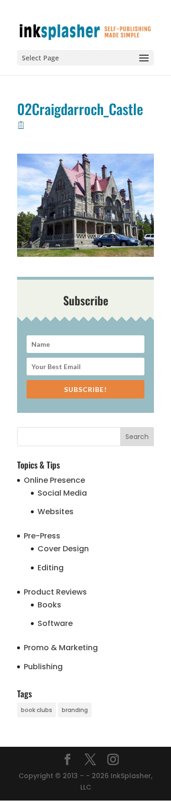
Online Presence (54, 480)
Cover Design (63, 548)
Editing (51, 567)
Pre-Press (42, 535)
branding (75, 710)
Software (55, 623)
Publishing (43, 666)
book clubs (36, 710)
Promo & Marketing (61, 647)
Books (49, 604)
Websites (56, 511)
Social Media (62, 493)
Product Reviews (55, 591)
